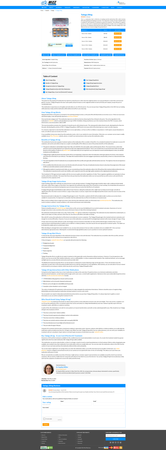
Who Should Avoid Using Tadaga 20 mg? (95, 89)
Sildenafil (59, 7)
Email (94, 401)
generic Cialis (66, 150)
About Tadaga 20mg (50, 80)
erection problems (73, 116)
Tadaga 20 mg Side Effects (92, 86)
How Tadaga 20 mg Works (92, 80)
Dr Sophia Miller (62, 367)
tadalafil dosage (61, 208)
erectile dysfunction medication (55, 275)
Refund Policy (44, 437)
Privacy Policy (44, 439)
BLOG (112, 7)
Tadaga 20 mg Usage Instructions (94, 83)
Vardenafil (76, 7)
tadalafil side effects (57, 240)
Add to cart (118, 33)
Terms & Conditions (63, 439)
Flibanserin (95, 7)
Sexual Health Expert (61, 369)
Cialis (76, 212)
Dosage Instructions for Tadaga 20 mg (55, 86)
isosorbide (61, 283)
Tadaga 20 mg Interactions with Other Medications (58, 89)
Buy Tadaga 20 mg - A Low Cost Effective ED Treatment (59, 92)
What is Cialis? (46, 54)
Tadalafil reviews (46, 301)
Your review (46, 407)
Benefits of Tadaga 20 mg (52, 83)
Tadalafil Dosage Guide (106, 54)
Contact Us (44, 441)
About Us (43, 435)
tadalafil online (98, 332)
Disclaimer (61, 441)
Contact (119, 7)
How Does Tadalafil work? (74, 54)
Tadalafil (67, 7)
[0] (117, 3)
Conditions (105, 7)
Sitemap (43, 443)
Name (62, 401)
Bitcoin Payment (62, 443)
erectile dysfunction (105, 200)
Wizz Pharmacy (54, 136)
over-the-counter (59, 258)
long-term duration (90, 303)
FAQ (59, 437)
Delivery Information (63, 435)
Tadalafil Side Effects (119, 54)
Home (45, 7)
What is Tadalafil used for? (58, 54)
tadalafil (51, 120)
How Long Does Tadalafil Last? (90, 54)
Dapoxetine (85, 7)
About (51, 7)
